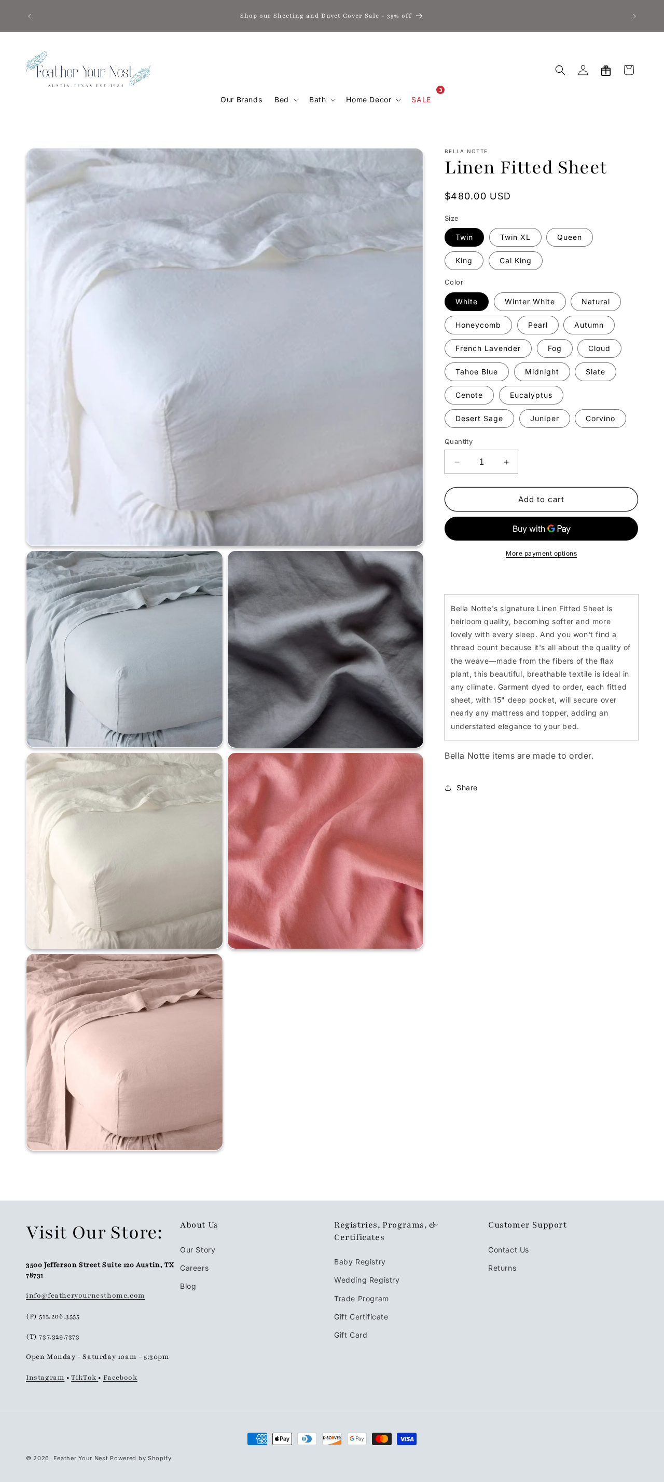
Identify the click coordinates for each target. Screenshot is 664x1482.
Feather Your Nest (80, 1458)
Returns (502, 1267)
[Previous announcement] (29, 16)
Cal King (516, 261)
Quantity (459, 441)
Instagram (45, 1377)
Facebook (120, 1377)
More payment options (541, 554)
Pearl (538, 324)
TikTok (84, 1377)
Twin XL (515, 237)
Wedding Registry (367, 1279)
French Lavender (488, 348)
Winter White (530, 301)
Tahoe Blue (476, 371)
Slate (595, 371)
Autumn (589, 324)
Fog (555, 348)
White (466, 301)
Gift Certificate (361, 1316)
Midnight (542, 371)
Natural (596, 301)
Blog (188, 1285)
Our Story (197, 1249)
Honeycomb (478, 324)
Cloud (599, 348)
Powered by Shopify (141, 1458)
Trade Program (361, 1298)
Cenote (469, 394)
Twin (464, 237)
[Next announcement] (634, 16)
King (464, 261)
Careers (194, 1267)
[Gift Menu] (605, 70)
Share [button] (467, 788)
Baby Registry (360, 1261)
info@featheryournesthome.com (85, 1295)
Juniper (544, 418)
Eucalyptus (531, 394)
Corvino (600, 418)
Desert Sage (479, 418)
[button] (285, 100)
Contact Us (508, 1249)
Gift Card (350, 1334)
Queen (569, 237)
